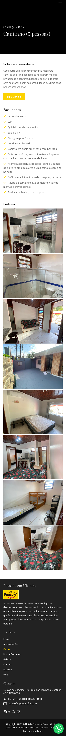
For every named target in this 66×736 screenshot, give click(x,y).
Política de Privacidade (47, 727)
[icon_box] (20, 704)
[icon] (5, 712)
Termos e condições (33, 730)
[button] (58, 728)
